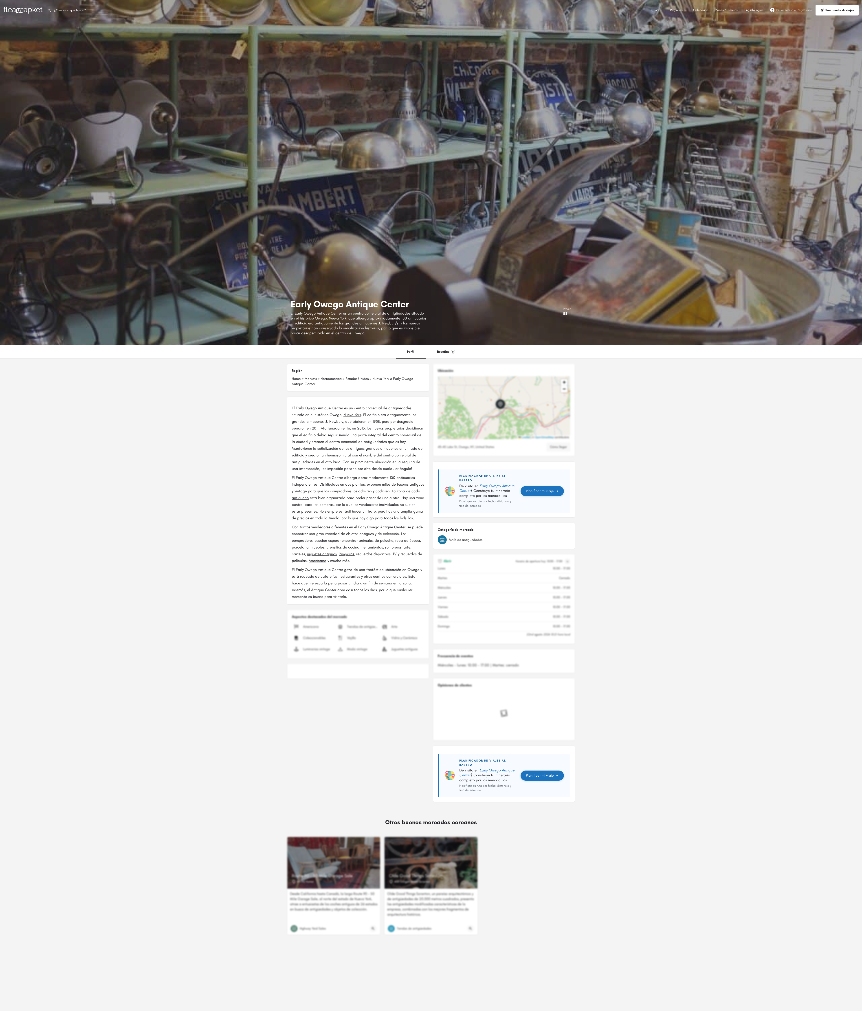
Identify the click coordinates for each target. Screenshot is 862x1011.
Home (296, 379)
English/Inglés (753, 10)
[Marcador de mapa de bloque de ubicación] (500, 404)
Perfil (411, 352)
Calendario (700, 10)
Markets (311, 379)
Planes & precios (726, 10)
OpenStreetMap (544, 437)
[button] (504, 407)
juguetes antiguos (322, 554)
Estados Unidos (357, 379)
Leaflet (525, 437)
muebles (317, 547)
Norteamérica (331, 379)
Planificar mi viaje (540, 491)
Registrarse (804, 10)
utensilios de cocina (342, 547)
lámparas (346, 554)
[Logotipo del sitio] (23, 10)
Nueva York (380, 379)
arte (407, 547)
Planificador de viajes (839, 10)
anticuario (300, 498)
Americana (317, 560)
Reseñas (445, 352)
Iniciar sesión (784, 10)
